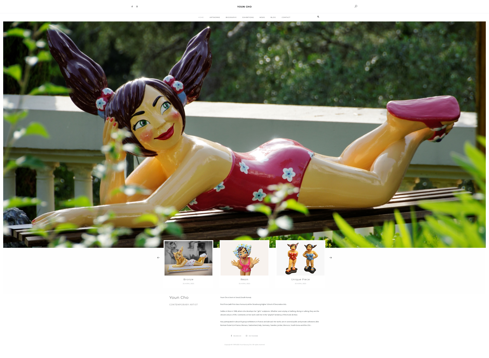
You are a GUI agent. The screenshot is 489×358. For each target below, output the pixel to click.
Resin (188, 279)
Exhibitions (248, 17)
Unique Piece (244, 279)
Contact (286, 17)
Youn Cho (244, 6)
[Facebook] (132, 7)
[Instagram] (137, 7)
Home (201, 17)
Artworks (215, 17)
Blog (273, 17)
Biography (231, 17)
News (262, 17)
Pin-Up (300, 279)
